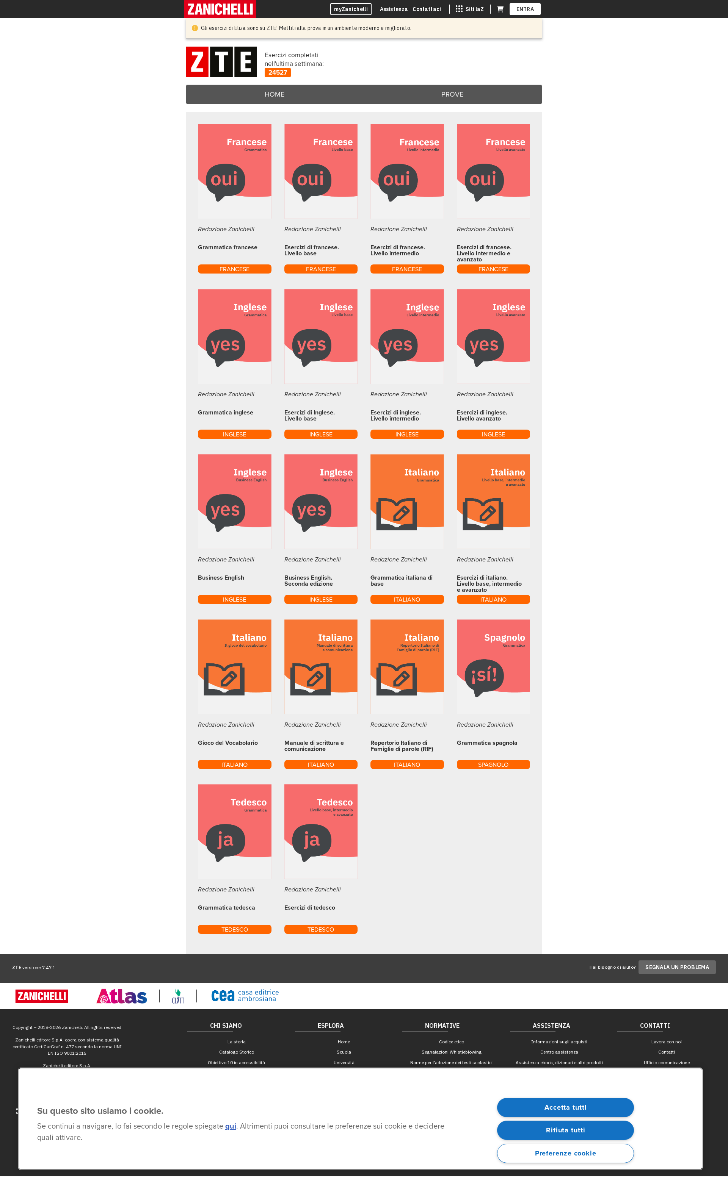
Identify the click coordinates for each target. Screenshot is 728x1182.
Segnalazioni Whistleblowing (452, 1052)
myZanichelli (351, 9)
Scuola (344, 1052)
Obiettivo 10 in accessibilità (236, 1062)
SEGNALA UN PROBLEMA (677, 967)
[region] (360, 1119)
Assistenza (394, 9)
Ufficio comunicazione (667, 1062)
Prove (452, 94)
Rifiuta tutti (565, 1130)
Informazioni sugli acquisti (559, 1041)
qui (230, 1126)
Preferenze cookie (565, 1153)
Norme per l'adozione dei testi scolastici (451, 1062)
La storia (237, 1041)
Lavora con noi (666, 1041)
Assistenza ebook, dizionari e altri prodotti (559, 1062)
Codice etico (451, 1041)
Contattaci (427, 9)
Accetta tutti (565, 1107)
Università (344, 1062)
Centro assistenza (559, 1052)
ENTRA (525, 9)
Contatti (666, 1052)
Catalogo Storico (236, 1052)
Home (274, 94)
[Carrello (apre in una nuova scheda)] (500, 9)
